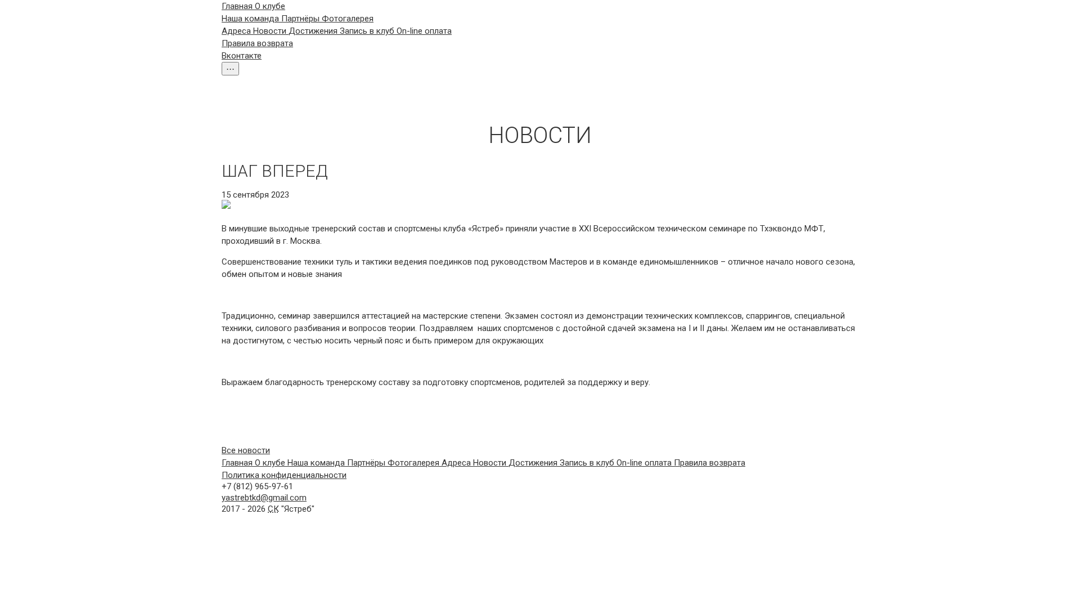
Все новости (246, 450)
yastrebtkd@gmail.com (264, 498)
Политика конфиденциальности (284, 475)
